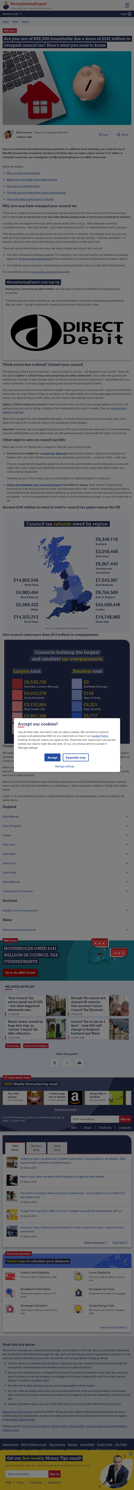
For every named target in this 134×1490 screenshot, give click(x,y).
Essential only (76, 757)
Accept (52, 757)
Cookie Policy (99, 736)
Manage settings (64, 766)
